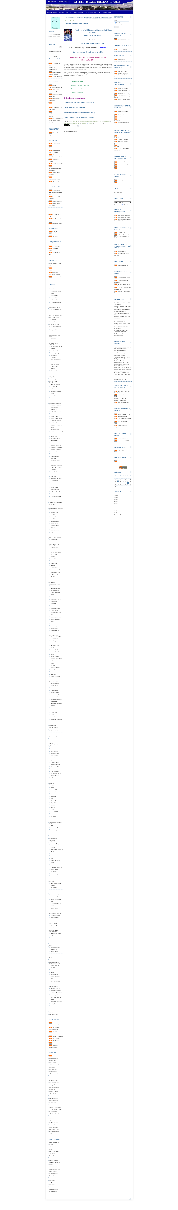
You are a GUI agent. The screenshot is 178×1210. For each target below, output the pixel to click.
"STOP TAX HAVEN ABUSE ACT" (93, 43)
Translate (126, 205)
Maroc (52, 798)
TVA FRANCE (54, 951)
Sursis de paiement (55, 398)
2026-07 (116, 497)
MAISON (116, 354)
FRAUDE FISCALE (53, 729)
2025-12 (116, 511)
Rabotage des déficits (57, 223)
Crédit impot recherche (56, 359)
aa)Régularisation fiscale (56, 411)
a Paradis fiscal (52, 1147)
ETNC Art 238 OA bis (56, 570)
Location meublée (54, 610)
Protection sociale (53, 838)
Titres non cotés (54, 539)
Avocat (52, 289)
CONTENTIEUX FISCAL (55, 403)
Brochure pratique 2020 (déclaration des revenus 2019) (55, 192)
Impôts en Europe (56, 1038)
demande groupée (54, 974)
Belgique (53, 785)
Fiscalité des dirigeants (56, 599)
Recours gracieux (54, 487)
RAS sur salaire (54, 908)
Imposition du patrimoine (54, 745)
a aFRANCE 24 (52, 1062)
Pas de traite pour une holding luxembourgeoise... (122, 358)
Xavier (115, 374)
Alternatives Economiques (55, 1107)
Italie (52, 794)
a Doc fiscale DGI (53, 1089)
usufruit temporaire (55, 778)
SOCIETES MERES (53, 930)
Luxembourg (53, 796)
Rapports (53, 368)
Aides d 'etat (53, 550)
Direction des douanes (54, 1158)
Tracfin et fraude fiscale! (56, 302)
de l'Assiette (53, 443)
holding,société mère (55, 608)
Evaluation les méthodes (56, 449)
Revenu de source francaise (55, 913)
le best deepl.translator (122, 49)
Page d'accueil (92, 18)
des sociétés (53, 338)
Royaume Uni (54, 807)
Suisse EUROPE (54, 811)
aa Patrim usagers (56, 143)
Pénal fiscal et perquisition (120, 398)
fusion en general (53, 736)
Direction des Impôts (53, 1160)
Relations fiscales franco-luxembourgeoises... (119, 334)
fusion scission (54, 606)
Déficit (52, 597)
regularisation (52, 840)
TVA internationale (55, 630)
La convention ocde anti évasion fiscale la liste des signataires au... (122, 75)
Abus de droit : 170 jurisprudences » (104, 18)
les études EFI (121, 451)
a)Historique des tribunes (54, 307)
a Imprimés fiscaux (53, 1098)
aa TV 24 (51, 1105)
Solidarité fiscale (54, 395)
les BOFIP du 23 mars (123, 232)
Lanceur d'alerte (54, 295)
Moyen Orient (54, 803)
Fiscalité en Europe (122, 115)
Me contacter (55, 53)
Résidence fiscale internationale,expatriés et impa (56, 842)
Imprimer (83, 123)
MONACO (53, 800)
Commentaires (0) (75, 123)
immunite (51, 743)
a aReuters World (53, 1071)
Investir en (51, 783)
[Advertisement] (123, 527)
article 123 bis (54, 554)
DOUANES (52, 504)
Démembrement (54, 751)
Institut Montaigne (53, 1171)
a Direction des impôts (54, 1087)
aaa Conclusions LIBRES (56, 414)
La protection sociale (53, 1173)
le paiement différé (55, 762)
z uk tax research (53, 1133)
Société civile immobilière (56, 719)
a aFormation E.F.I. (53, 1058)
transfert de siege (54, 628)
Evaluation (53, 688)
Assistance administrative (56, 992)
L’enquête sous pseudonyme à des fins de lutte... (121, 361)
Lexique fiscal (52, 1180)
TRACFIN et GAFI (53, 960)
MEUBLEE (53, 938)
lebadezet (116, 360)
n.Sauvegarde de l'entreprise (55, 822)
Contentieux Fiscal (78, 12)
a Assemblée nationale (54, 1142)
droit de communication (54, 506)
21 (127, 483)
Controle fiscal (54, 436)
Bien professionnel (55, 749)
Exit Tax (52, 853)
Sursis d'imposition (55, 771)
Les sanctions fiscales (55, 463)
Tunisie (52, 814)
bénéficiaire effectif (55, 917)
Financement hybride (55, 572)
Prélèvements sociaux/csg (56, 1001)
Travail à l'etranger (55, 876)
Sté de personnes (53, 931)
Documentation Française (54, 1162)
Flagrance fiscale (54, 730)
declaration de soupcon (56, 445)
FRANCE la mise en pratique (124, 94)
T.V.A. (50, 945)
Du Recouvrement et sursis (56, 447)
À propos (55, 56)
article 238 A (53, 561)
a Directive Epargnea (55, 988)
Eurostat (51, 1164)
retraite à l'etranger (55, 873)
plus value (53, 665)
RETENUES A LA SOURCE (55, 893)
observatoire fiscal (55, 364)
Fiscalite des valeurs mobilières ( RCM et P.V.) (55, 636)
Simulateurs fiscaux (55, 370)
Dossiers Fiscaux (107, 12)
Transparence (53, 1006)
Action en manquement (56, 990)
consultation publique (55, 350)
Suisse (52, 809)
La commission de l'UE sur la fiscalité (88, 51)
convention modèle (55, 827)
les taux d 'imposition (55, 764)
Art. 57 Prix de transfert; (56, 552)
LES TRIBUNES (118, 192)
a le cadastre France (53, 1100)
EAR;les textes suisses (123, 88)
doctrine (119, 461)
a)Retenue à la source (55, 915)
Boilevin (116, 364)
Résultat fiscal (52, 881)
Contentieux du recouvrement (55, 382)
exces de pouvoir (54, 454)
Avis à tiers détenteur (55, 384)
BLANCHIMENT (53, 381)
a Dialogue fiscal (53, 1085)
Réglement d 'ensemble (56, 491)
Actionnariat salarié (55, 845)
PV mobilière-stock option (56, 867)
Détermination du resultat (56, 510)
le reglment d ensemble (123, 139)
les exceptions (121, 182)
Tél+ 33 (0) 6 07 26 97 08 (55, 39)
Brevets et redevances (55, 588)
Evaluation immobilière (57, 163)
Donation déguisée (55, 753)
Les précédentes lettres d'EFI (124, 39)
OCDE (50, 823)
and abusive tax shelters (93, 35)
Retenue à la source (55, 521)
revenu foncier (54, 712)
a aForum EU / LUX (53, 1060)
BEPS (52, 825)
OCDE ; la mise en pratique (124, 99)
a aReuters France (53, 1069)
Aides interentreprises (55, 586)
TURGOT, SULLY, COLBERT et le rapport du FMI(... (122, 327)
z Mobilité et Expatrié (54, 1131)
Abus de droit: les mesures (56, 418)
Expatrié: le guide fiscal (57, 1036)
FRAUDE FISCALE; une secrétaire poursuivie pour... (122, 378)
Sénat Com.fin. (52, 1125)
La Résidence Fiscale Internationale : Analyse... (122, 354)
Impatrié (52, 858)
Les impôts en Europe (54, 1175)
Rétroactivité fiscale (55, 494)
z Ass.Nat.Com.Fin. (53, 1127)
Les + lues (61, 12)
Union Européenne (53, 986)
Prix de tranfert (54, 887)
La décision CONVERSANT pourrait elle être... (122, 371)
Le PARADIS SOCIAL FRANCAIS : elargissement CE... (122, 347)
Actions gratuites (54, 638)
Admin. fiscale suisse (54, 1151)
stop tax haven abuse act (105, 121)
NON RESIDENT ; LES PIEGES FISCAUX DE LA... (122, 375)
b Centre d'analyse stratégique (55, 1109)
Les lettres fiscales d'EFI (56, 309)
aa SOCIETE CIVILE (54, 317)
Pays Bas (53, 805)
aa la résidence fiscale (122, 162)
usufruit (51, 1012)
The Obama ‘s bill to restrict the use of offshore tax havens (93, 31)
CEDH (52, 972)
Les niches (53, 362)
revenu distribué (54, 672)
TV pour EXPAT (53, 1191)
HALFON (116, 350)
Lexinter (51, 1178)
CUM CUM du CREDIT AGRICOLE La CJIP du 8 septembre (122, 368)
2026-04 (116, 503)
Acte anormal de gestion (56, 420)
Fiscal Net (68, 12)
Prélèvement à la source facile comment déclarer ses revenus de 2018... (122, 236)
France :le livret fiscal (55, 791)
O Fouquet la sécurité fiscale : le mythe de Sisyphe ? (122, 288)
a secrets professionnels (54, 287)
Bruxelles (53, 565)
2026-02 (116, 507)
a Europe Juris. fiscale (54, 1096)
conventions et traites (122, 71)
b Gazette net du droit (54, 1113)
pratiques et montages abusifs (120, 400)
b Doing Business (53, 1111)
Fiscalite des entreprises (54, 584)
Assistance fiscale (54, 970)
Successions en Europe (57, 1043)
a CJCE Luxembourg (53, 1082)
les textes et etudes (122, 251)
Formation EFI (52, 725)
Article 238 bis (54, 563)
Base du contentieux (55, 429)
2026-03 (116, 505)
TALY (50, 957)
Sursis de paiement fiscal (123, 402)
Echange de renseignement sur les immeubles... (122, 351)
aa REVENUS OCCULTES (55, 315)
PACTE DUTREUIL (53, 836)
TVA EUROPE (54, 949)
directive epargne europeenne (55, 502)
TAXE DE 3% (55, 181)
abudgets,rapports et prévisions (53, 344)
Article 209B (53, 558)
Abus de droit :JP (54, 416)
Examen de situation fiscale (56, 451)
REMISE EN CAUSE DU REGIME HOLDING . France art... (122, 320)
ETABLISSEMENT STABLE (55, 508)
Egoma (115, 367)
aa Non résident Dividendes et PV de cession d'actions (55, 114)
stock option (53, 674)
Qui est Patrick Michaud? (54, 36)
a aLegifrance (52, 1067)
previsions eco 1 (52, 1184)
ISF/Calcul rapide (56, 246)
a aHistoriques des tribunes (55, 1065)
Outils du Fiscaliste (52, 12)
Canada (52, 787)
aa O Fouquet (54, 409)
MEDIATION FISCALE (56, 465)
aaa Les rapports (54, 547)
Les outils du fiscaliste (57, 201)
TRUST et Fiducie (55, 775)
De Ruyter (53, 847)
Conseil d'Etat (52, 1153)
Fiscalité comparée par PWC (124, 414)
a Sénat (50, 1149)
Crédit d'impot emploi (55, 353)
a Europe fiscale (52, 1093)
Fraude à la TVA (54, 574)
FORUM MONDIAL (55, 981)
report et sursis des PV (56, 667)
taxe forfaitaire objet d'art (56, 773)
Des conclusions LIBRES (123, 440)
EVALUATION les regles (55, 537)
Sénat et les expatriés (53, 1189)
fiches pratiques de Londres (124, 217)
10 (118, 481)
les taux (52, 663)
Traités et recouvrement (54, 962)
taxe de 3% (53, 576)
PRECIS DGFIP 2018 (57, 76)
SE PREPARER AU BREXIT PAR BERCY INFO (122, 220)
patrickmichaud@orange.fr (55, 34)
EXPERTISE (52, 582)
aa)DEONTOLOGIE (53, 328)
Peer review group (55, 830)
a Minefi (51, 1144)
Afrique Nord (52, 376)
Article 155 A (54, 556)
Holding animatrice (55, 656)
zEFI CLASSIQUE (53, 1014)
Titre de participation (55, 676)
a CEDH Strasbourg (53, 1080)
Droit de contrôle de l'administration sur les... (121, 364)
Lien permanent (67, 123)
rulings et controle (53, 923)
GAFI (50, 1120)
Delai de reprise (54, 567)
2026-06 (116, 499)
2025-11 (116, 513)
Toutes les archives (118, 514)
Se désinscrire (119, 25)
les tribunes (54, 236)
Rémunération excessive (56, 617)
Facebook (91, 123)
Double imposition (55, 995)
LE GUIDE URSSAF (122, 416)
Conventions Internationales (93, 12)
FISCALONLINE (53, 1167)
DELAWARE (54, 789)
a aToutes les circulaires (54, 1073)
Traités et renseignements (54, 963)
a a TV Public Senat (56, 1056)
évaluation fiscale (54, 690)
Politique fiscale (54, 366)
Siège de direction (54, 523)
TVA (52, 532)
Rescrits (51, 1187)
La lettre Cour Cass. (53, 1122)
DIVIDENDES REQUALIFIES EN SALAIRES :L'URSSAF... (122, 310)
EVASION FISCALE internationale (54, 545)
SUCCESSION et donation (57, 769)
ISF (53, 166)
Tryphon (116, 347)
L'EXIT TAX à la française (123, 164)
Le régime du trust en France (124, 117)
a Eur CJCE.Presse (53, 1091)
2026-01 (116, 509)
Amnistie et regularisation (54, 379)
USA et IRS (53, 816)
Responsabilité (54, 330)
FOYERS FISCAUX (54, 727)
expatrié (52, 856)
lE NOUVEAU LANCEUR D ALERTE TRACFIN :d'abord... (121, 330)
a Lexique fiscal (52, 1102)
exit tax (52, 654)
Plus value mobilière (55, 766)
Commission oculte (55, 590)
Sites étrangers (55, 1040)
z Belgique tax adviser (54, 1129)
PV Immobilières (54, 865)
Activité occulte (54, 423)
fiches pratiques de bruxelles (124, 215)
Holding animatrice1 (55, 692)
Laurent (116, 371)
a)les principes (121, 180)
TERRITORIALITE (55, 947)
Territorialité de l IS (55, 530)
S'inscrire (118, 22)
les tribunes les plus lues (123, 265)
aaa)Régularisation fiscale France (54, 335)
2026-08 (116, 495)
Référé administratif (55, 489)
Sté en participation (55, 626)
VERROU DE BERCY (56, 496)
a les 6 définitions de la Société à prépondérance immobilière (55, 121)
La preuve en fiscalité (55, 460)
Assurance (53, 746)
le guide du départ (121, 166)
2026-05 (116, 501)
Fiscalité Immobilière (53, 681)
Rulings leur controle (55, 1003)
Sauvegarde (53, 623)
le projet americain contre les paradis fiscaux (89, 121)
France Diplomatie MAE (54, 1169)
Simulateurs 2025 (121, 59)
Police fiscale (53, 476)
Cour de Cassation (53, 1155)
